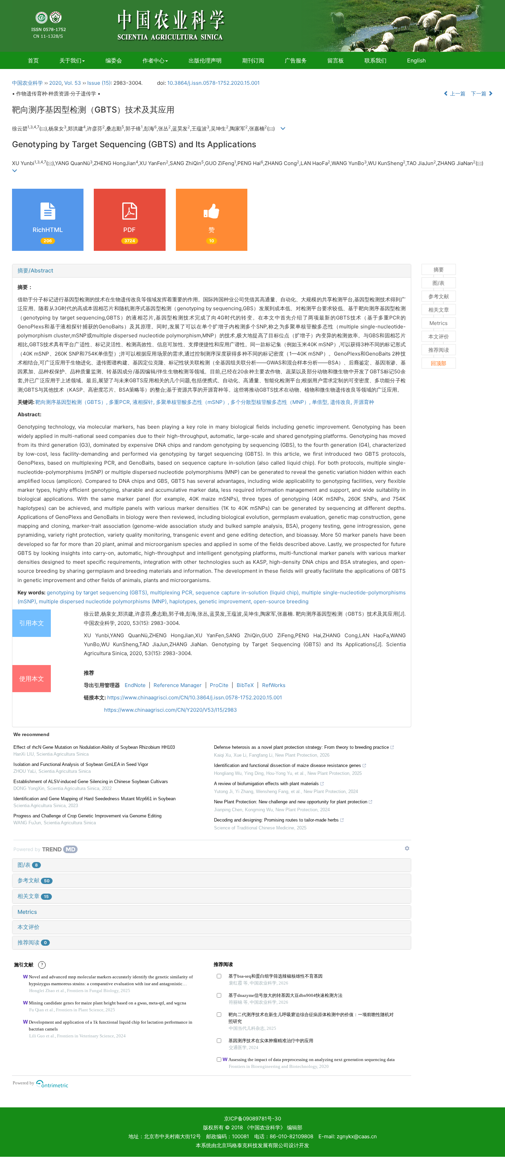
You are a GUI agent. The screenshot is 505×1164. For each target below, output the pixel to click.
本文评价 (29, 926)
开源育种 (364, 402)
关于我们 (70, 60)
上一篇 (457, 93)
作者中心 (154, 60)
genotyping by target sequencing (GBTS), (98, 592)
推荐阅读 (32, 942)
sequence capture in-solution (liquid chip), (248, 592)
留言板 (335, 60)
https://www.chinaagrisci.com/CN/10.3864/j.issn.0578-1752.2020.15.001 (194, 697)
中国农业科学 (27, 83)
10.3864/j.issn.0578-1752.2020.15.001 (213, 83)
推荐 (89, 673)
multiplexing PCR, (172, 592)
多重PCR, (121, 402)
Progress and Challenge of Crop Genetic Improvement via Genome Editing (87, 815)
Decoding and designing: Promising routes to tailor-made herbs (276, 820)
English (416, 60)
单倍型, (321, 402)
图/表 (28, 864)
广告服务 (296, 60)
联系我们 (375, 60)
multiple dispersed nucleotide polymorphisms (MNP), (104, 601)
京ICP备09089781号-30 (252, 1118)
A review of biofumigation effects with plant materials (266, 783)
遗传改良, (342, 402)
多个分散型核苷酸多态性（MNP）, (271, 402)
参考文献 (33, 880)
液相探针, (144, 402)
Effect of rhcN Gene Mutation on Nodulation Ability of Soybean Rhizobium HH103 (94, 747)
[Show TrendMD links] (407, 848)
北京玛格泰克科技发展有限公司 (252, 1145)
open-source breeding (281, 601)
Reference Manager (178, 685)
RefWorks (273, 685)
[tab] (211, 270)
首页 (33, 60)
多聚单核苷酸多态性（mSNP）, (193, 402)
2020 (55, 83)
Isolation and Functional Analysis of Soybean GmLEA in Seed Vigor (80, 764)
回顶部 (438, 363)
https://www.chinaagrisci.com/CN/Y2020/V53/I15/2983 (170, 710)
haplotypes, (184, 601)
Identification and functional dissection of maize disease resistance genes (287, 765)
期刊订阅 (253, 60)
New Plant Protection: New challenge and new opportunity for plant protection (290, 801)
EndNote (135, 685)
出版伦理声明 (205, 60)
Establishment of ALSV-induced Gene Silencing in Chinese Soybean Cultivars (90, 781)
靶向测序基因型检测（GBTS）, (72, 402)
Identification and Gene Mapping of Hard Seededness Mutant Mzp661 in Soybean (94, 798)
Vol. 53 (72, 83)
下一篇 (479, 93)
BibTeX (245, 685)
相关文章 (33, 896)
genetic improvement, (226, 601)
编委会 (113, 60)
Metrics (27, 911)
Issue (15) (99, 83)
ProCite (219, 685)
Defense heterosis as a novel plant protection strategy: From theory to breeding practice (301, 747)
